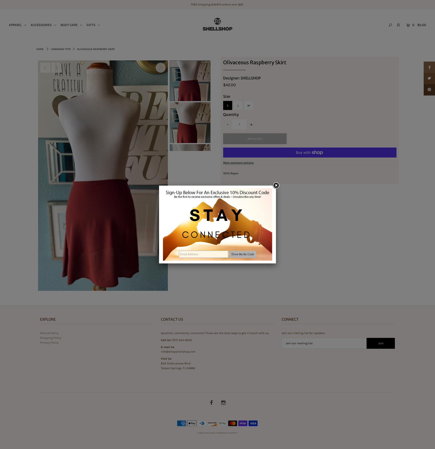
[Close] (276, 186)
